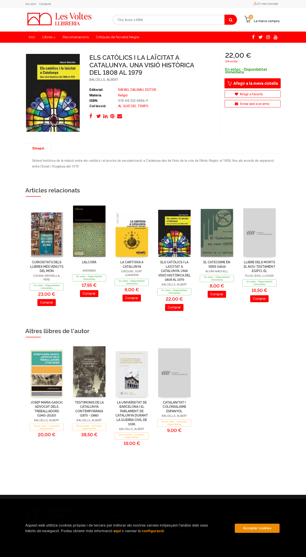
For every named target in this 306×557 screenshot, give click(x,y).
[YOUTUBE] (275, 36)
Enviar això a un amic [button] (254, 104)
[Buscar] (230, 20)
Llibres (47, 37)
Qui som (30, 4)
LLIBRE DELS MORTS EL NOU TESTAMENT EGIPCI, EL (259, 266)
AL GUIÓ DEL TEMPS (133, 106)
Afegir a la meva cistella (255, 83)
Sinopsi (38, 148)
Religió (123, 95)
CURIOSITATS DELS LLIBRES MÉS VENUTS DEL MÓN (46, 266)
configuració (153, 531)
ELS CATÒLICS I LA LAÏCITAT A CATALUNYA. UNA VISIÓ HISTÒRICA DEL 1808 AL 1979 (174, 270)
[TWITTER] (260, 36)
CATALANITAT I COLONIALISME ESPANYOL (174, 407)
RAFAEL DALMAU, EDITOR (137, 90)
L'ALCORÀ (89, 262)
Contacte (45, 4)
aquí (117, 531)
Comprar (46, 302)
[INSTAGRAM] (268, 36)
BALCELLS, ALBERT (103, 80)
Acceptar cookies (257, 528)
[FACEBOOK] (253, 36)
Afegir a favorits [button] (251, 94)
